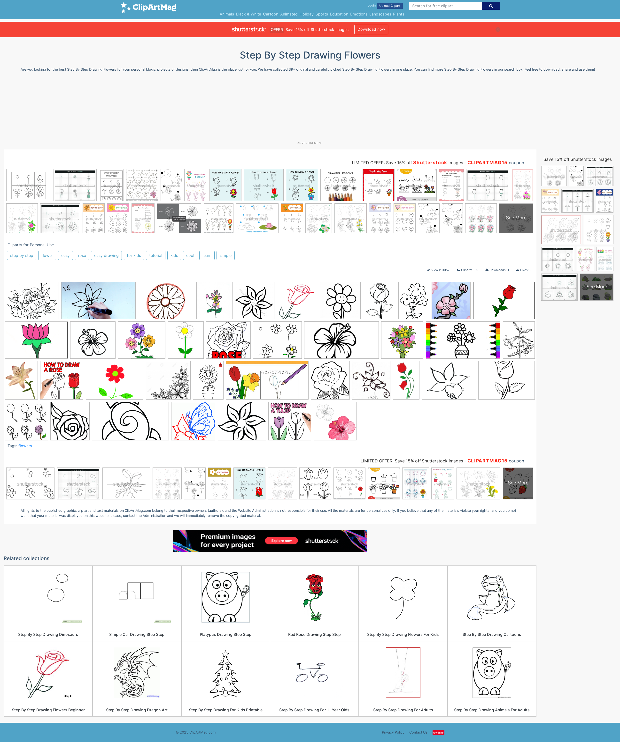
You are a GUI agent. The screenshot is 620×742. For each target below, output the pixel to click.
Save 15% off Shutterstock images (577, 159)
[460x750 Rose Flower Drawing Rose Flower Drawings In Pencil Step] (406, 382)
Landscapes (380, 14)
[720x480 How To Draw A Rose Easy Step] (504, 302)
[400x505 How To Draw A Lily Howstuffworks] (519, 341)
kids (174, 255)
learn (206, 255)
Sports (322, 14)
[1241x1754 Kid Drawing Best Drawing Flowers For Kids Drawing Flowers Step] (208, 382)
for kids (134, 255)
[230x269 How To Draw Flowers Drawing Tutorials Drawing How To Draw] (185, 342)
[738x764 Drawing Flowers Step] (297, 302)
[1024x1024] (253, 302)
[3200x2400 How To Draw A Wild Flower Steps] (114, 382)
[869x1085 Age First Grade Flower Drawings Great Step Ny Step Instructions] (213, 302)
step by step (21, 255)
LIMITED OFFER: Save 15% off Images (407, 162)
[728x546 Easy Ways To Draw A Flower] (166, 303)
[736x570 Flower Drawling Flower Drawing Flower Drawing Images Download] (32, 302)
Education (339, 14)
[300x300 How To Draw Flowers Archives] (290, 423)
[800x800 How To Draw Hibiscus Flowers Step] (335, 423)
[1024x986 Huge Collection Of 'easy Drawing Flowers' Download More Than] (168, 382)
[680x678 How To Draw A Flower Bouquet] (402, 342)
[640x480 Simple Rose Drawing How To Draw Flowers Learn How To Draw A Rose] (507, 382)
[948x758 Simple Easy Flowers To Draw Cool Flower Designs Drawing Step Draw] (449, 382)
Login (372, 5)
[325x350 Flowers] (451, 302)
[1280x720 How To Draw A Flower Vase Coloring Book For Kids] (463, 342)
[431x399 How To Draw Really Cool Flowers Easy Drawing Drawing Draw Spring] (92, 342)
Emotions (358, 14)
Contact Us (418, 732)
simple (226, 255)
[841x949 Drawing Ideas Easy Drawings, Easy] (371, 382)
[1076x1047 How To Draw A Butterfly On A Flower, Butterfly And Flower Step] (193, 423)
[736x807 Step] (70, 423)
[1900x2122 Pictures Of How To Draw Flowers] (330, 382)
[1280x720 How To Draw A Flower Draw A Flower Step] (341, 342)
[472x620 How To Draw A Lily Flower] (21, 382)
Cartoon (270, 14)
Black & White (248, 14)
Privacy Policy (393, 732)
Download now (371, 29)
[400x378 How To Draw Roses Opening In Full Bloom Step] (228, 342)
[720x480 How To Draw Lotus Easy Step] (36, 342)
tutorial (155, 255)
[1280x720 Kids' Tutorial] (98, 303)
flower (47, 255)
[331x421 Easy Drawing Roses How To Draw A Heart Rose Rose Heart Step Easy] (379, 302)
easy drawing (106, 255)
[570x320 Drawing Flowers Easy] (130, 423)
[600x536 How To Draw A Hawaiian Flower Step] (242, 423)
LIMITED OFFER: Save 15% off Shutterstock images (412, 460)
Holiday (307, 14)
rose (82, 255)
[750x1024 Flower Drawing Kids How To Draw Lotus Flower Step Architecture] (414, 302)
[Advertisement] (310, 108)
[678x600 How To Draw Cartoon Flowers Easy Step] (141, 342)
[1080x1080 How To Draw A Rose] (61, 382)
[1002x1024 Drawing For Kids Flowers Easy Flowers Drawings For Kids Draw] (340, 302)
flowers (25, 445)
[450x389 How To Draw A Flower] (277, 342)
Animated (289, 14)
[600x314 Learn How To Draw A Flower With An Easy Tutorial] (267, 382)
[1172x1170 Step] (26, 423)
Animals (227, 14)
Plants (398, 14)
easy (65, 255)
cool (190, 255)
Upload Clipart (389, 5)
